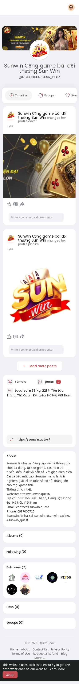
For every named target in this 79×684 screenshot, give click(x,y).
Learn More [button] (57, 669)
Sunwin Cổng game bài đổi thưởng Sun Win (39, 68)
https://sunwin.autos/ (33, 439)
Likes (10, 607)
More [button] (38, 657)
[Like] (9, 204)
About (25, 649)
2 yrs (10, 126)
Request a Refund (45, 654)
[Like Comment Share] (15, 204)
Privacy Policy (60, 649)
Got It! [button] (10, 675)
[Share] (22, 204)
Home (14, 649)
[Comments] (15, 204)
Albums (12, 535)
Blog (64, 654)
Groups (12, 622)
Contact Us (40, 649)
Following (14, 551)
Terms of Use (21, 654)
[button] (71, 7)
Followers (14, 567)
